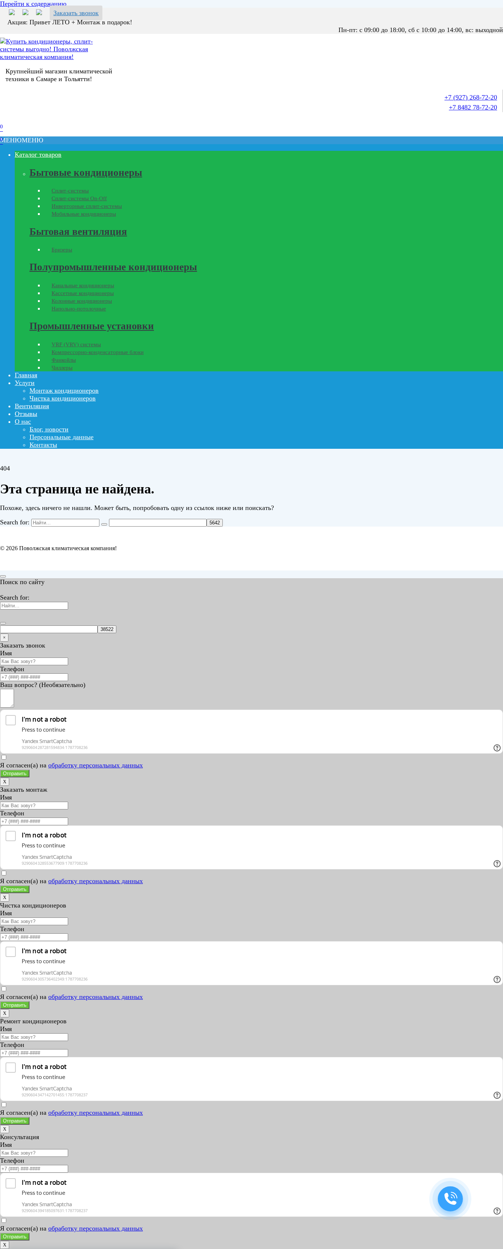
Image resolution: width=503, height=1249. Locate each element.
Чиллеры (62, 368)
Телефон (12, 669)
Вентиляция (32, 406)
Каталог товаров (38, 154)
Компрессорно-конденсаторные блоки (98, 352)
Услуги (25, 382)
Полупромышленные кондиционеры (113, 267)
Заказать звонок (76, 13)
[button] (21, 140)
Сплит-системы (70, 191)
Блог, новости (48, 429)
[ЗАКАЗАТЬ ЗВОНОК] (450, 1198)
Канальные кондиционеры (83, 285)
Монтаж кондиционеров (64, 390)
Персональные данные (61, 437)
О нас (23, 421)
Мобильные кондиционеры (84, 214)
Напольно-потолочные (79, 309)
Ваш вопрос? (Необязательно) (42, 684)
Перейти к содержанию (33, 3)
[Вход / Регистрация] (5, 119)
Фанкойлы (64, 360)
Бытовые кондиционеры (85, 172)
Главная (26, 375)
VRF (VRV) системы (76, 344)
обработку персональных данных (95, 765)
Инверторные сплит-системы (87, 206)
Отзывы (26, 413)
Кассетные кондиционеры (83, 293)
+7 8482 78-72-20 (473, 107)
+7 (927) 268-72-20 (470, 97)
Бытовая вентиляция (78, 231)
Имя (6, 653)
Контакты (43, 444)
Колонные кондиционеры (82, 301)
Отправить (15, 773)
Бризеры (62, 250)
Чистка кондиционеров (62, 398)
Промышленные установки (91, 326)
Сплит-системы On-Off (79, 198)
